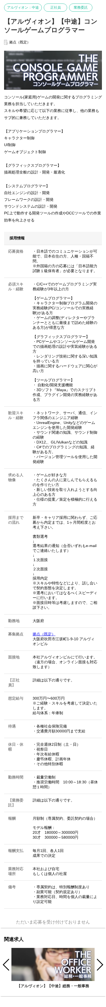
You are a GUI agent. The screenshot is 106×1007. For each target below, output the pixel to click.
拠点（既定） (44, 634)
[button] (99, 965)
